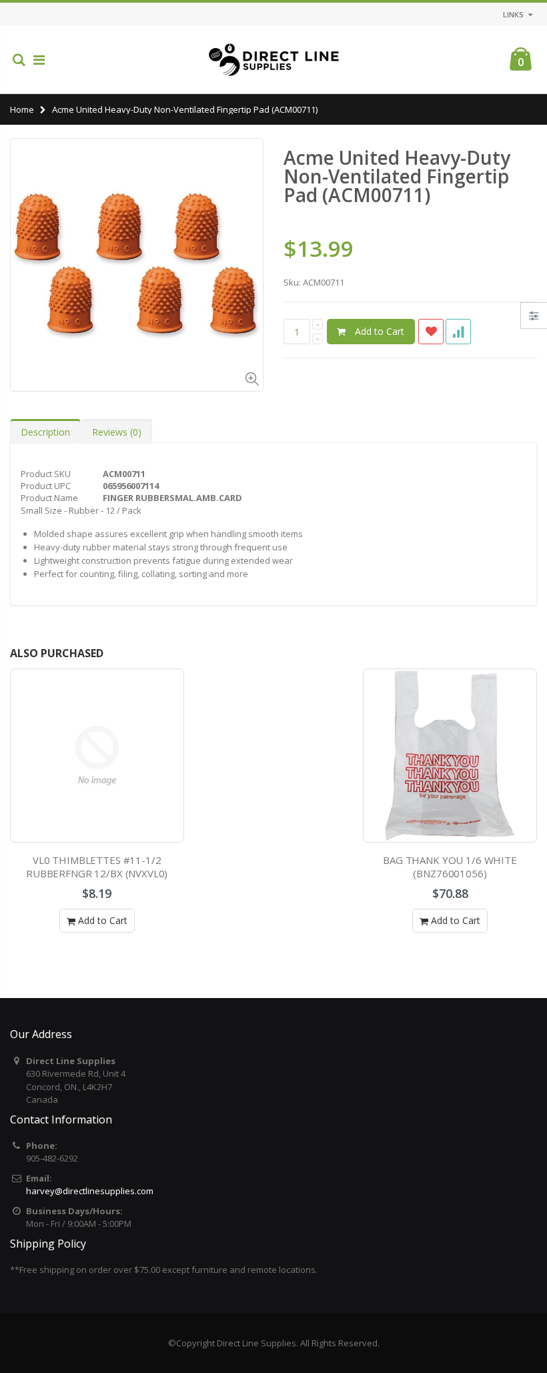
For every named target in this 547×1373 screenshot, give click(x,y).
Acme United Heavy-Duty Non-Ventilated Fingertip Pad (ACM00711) (397, 176)
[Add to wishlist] (431, 331)
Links (513, 14)
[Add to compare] (458, 331)
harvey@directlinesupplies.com (89, 1191)
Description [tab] (45, 432)
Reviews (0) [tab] (116, 432)
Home (22, 109)
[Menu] (39, 60)
